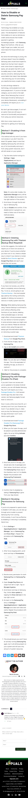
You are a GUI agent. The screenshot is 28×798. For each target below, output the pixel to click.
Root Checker (12, 258)
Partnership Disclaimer (10, 776)
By (2, 22)
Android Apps (14, 8)
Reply (10, 721)
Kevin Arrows (4, 22)
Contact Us (21, 776)
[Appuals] (14, 3)
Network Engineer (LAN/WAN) (9, 676)
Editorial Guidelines (17, 774)
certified (7, 24)
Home (3, 8)
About (7, 769)
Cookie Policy (13, 771)
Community (14, 769)
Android (8, 8)
